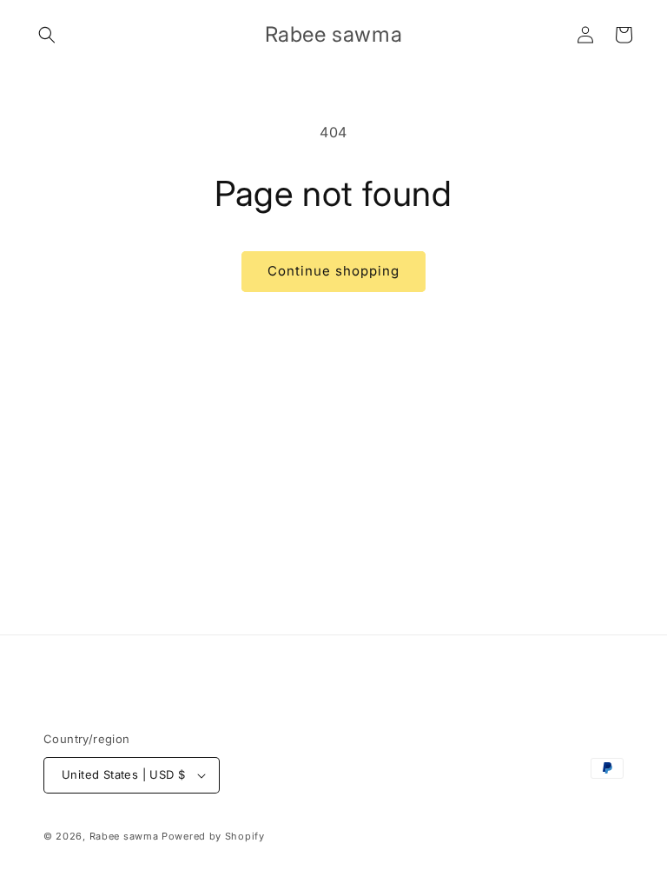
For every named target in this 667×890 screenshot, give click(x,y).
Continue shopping (333, 270)
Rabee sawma (124, 836)
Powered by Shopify (213, 836)
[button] (47, 35)
